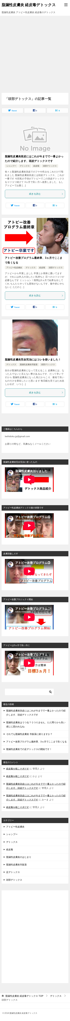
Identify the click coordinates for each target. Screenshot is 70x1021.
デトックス (25, 166)
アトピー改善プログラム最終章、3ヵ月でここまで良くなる (36, 741)
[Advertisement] (35, 52)
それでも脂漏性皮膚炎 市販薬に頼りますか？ (29, 734)
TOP (24, 996)
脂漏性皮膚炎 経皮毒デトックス (29, 5)
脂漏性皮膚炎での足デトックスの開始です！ (29, 749)
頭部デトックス (50, 166)
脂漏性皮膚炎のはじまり (18, 857)
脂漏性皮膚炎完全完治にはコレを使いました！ (33, 359)
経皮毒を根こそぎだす (17, 768)
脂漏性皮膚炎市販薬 (28, 364)
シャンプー (11, 166)
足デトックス (13, 872)
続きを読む (35, 193)
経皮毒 (36, 166)
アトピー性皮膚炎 (14, 267)
